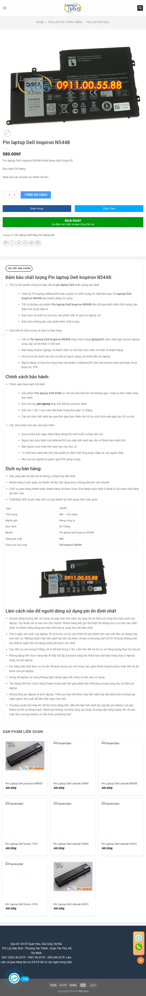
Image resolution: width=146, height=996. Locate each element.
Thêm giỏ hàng (35, 194)
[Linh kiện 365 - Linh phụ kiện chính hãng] (73, 8)
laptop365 (97, 339)
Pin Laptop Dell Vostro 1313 (22, 843)
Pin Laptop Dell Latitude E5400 (71, 783)
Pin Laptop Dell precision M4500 (24, 783)
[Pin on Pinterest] (32, 243)
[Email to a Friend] (25, 243)
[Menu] (5, 8)
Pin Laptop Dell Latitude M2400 (119, 783)
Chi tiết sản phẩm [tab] (19, 268)
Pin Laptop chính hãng (65, 22)
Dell (61, 538)
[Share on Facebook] (12, 243)
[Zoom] (7, 133)
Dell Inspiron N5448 (70, 544)
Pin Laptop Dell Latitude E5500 (71, 843)
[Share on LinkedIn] (38, 243)
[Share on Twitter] (19, 243)
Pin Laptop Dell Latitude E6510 (71, 904)
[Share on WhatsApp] (6, 243)
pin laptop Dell (65, 285)
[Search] (140, 8)
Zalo (25, 979)
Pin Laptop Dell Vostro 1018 (22, 904)
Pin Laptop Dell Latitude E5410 (119, 843)
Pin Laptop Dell (98, 22)
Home (40, 22)
